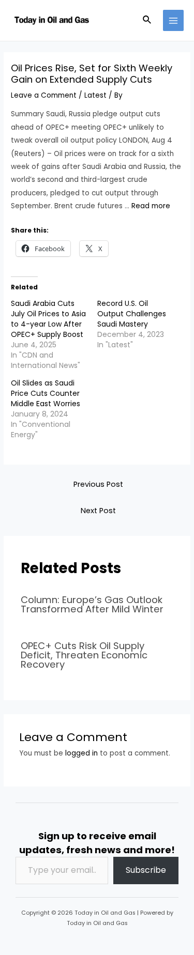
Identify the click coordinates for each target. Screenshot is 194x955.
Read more (150, 206)
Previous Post (98, 484)
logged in (81, 753)
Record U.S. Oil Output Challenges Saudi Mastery (131, 313)
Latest (95, 95)
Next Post (98, 510)
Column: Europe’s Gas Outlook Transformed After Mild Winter (92, 604)
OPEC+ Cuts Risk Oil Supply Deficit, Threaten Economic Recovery (84, 655)
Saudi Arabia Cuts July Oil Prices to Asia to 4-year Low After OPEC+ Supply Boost (48, 319)
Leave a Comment (44, 95)
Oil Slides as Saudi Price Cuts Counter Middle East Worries (45, 393)
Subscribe (146, 870)
